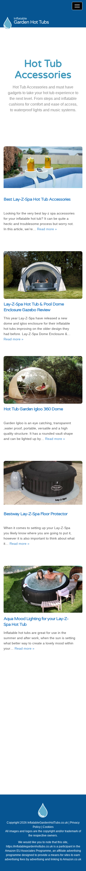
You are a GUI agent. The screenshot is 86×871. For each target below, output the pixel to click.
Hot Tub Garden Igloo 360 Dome (33, 409)
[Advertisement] (43, 728)
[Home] (38, 19)
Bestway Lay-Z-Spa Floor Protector (35, 513)
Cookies (48, 827)
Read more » (47, 229)
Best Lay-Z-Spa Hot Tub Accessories (37, 199)
